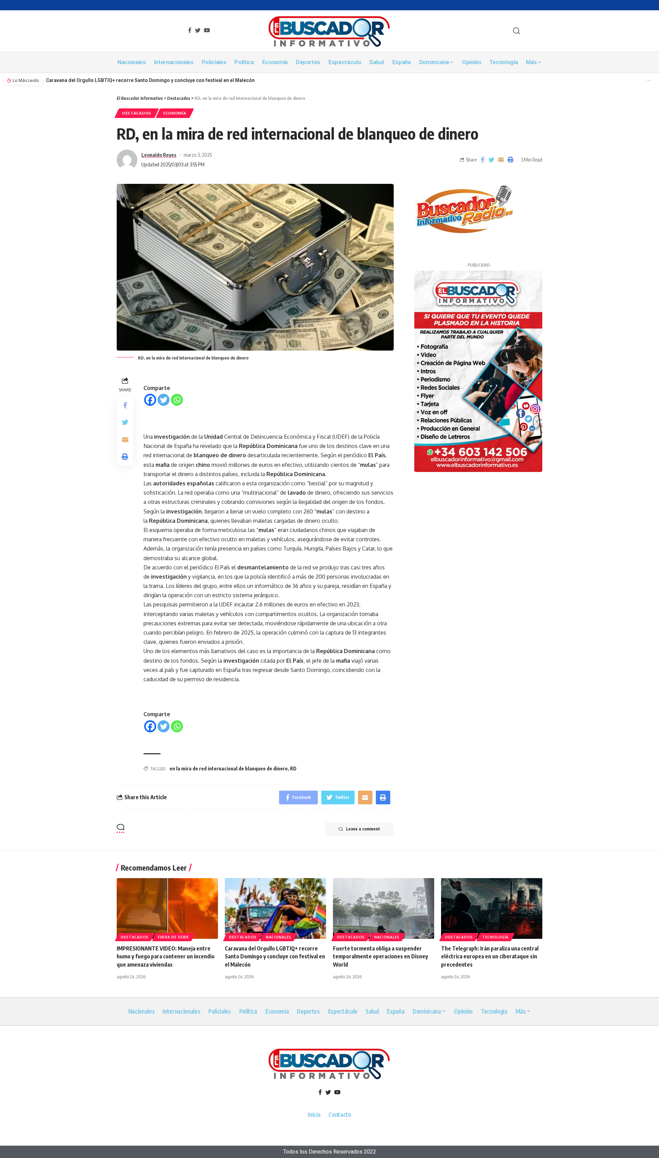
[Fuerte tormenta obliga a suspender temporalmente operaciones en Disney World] (383, 908)
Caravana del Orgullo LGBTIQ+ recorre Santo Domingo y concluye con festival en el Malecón (150, 80)
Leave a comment (363, 828)
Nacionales (278, 937)
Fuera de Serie (173, 937)
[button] (648, 80)
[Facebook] (150, 400)
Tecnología (495, 937)
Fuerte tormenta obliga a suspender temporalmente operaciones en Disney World (380, 956)
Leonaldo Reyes (158, 155)
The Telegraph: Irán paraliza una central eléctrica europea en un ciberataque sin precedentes (490, 956)
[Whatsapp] (177, 400)
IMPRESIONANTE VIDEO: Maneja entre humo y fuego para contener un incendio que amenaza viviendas (166, 956)
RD (293, 768)
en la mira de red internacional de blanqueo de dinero (229, 768)
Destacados (136, 113)
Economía (174, 113)
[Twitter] (164, 400)
